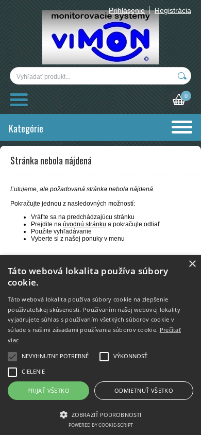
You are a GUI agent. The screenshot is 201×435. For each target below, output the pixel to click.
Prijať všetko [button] (48, 390)
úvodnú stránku (84, 224)
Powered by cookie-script (101, 425)
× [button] (192, 264)
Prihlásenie (127, 10)
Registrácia (173, 10)
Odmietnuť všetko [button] (143, 390)
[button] (100, 414)
